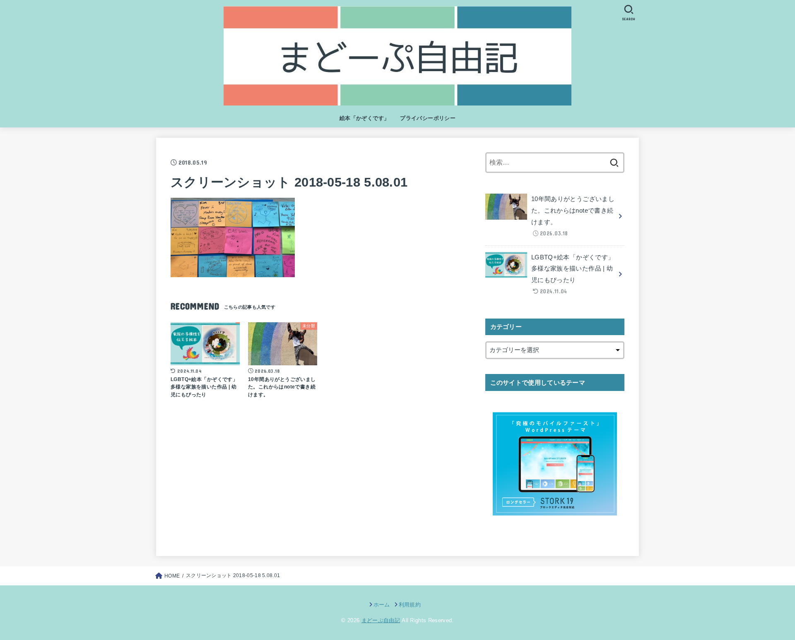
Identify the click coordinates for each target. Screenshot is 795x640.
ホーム (381, 605)
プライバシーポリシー (427, 118)
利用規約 (410, 605)
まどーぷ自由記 (380, 620)
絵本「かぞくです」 (365, 118)
